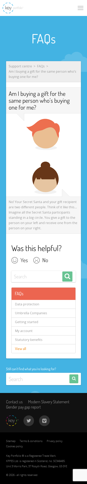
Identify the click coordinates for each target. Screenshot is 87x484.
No (45, 261)
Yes (24, 261)
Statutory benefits (28, 339)
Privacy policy (55, 441)
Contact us (14, 401)
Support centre (20, 66)
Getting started (26, 322)
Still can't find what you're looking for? (31, 369)
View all (20, 348)
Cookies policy (14, 446)
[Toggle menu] (80, 8)
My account (24, 331)
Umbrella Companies (31, 313)
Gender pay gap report (23, 407)
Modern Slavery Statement (48, 401)
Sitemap (11, 441)
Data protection (27, 304)
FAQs (41, 66)
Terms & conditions (31, 441)
